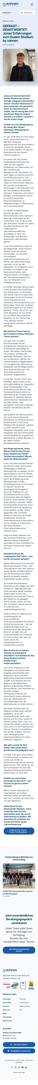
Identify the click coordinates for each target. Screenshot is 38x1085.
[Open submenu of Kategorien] (11, 13)
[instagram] (15, 1067)
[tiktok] (19, 1067)
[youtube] (22, 1067)
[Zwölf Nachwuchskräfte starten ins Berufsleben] (19, 876)
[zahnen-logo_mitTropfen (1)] (10, 3)
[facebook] (12, 1067)
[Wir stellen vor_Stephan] (10, 970)
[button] (4, 880)
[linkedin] (26, 1067)
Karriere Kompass (8, 44)
